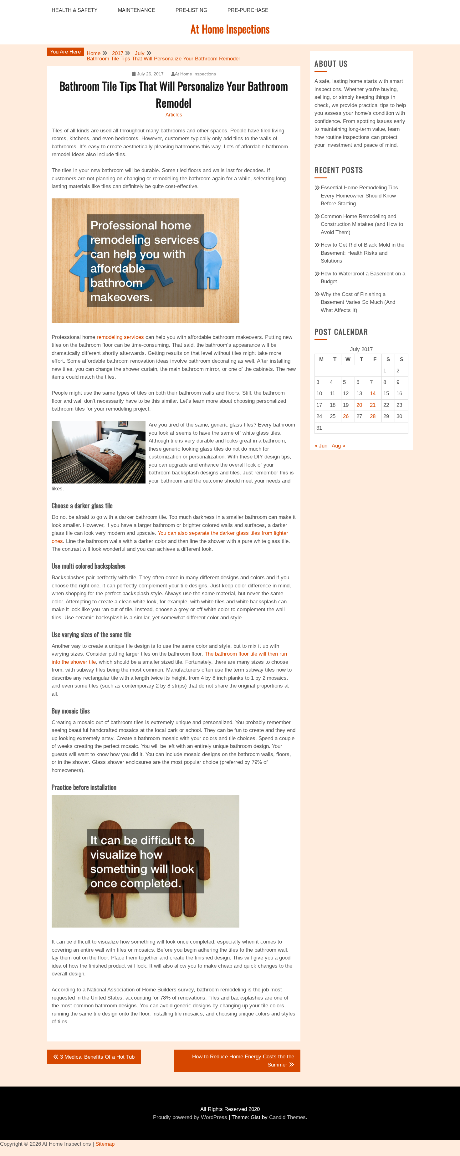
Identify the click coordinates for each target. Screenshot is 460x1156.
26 (346, 416)
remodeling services (120, 337)
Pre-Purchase (247, 10)
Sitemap (105, 1144)
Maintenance (136, 10)
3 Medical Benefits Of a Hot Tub (97, 1057)
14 (373, 393)
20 (359, 405)
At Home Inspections (230, 29)
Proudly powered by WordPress (190, 1117)
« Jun (320, 446)
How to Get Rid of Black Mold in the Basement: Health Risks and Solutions (362, 253)
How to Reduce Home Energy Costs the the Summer (243, 1061)
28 (373, 416)
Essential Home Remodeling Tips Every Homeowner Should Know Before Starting (359, 196)
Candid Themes (287, 1117)
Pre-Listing (191, 10)
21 (373, 405)
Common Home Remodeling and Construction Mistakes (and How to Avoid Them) (362, 224)
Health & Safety (75, 10)
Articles (174, 114)
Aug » (338, 446)
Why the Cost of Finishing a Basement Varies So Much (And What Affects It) (358, 302)
